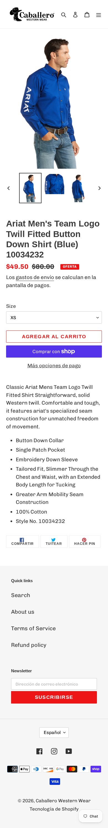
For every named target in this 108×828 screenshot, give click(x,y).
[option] (30, 188)
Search (20, 595)
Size (11, 306)
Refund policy (29, 645)
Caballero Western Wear (63, 800)
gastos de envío (35, 277)
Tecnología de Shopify (54, 809)
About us (22, 611)
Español (52, 732)
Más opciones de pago (54, 366)
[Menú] (98, 14)
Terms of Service (33, 628)
